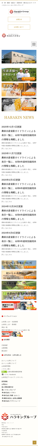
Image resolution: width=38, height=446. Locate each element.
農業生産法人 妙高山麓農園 (13, 398)
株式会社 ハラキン (10, 392)
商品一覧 (4, 327)
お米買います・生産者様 (10, 322)
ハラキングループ (10, 390)
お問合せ (19, 19)
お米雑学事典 (6, 366)
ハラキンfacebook (10, 374)
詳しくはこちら (7, 148)
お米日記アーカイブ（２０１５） (13, 377)
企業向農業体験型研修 (14, 372)
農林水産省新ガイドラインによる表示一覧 (16, 330)
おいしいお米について (9, 360)
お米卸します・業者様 (9, 324)
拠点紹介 (4, 351)
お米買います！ (19, 27)
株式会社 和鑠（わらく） (12, 395)
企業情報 (4, 348)
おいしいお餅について (9, 363)
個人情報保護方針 (7, 387)
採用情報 (4, 381)
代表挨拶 (4, 345)
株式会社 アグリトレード (12, 401)
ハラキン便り (6, 369)
